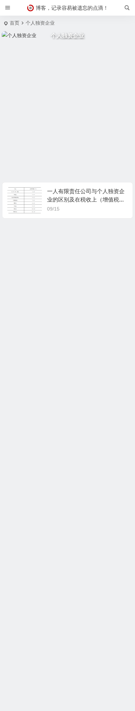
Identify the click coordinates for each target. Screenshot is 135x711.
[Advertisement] (67, 111)
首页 (14, 23)
